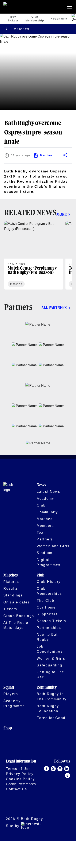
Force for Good (51, 718)
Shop (7, 728)
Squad (8, 687)
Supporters (47, 614)
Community (47, 512)
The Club (45, 600)
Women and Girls (53, 546)
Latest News (48, 491)
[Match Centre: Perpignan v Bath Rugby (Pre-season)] (33, 255)
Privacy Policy (20, 774)
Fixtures (11, 582)
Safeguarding (49, 665)
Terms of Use (18, 769)
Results (10, 588)
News (41, 485)
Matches (21, 29)
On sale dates (16, 602)
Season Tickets (51, 621)
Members (45, 526)
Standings (13, 595)
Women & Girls (51, 658)
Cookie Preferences (21, 784)
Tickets (10, 609)
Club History (49, 582)
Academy (45, 498)
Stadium (44, 553)
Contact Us (16, 789)
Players (10, 694)
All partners (54, 308)
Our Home (46, 607)
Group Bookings (18, 616)
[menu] (70, 7)
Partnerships (49, 628)
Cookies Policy (20, 779)
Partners (45, 539)
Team (42, 532)
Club (41, 505)
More (61, 214)
